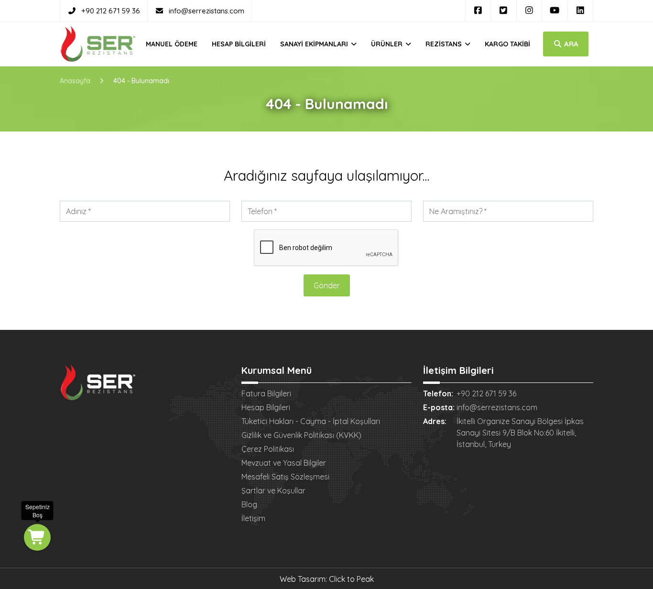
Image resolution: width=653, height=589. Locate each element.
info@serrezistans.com (206, 10)
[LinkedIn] (580, 10)
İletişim (253, 518)
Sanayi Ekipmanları (315, 44)
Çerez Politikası (267, 449)
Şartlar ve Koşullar (273, 490)
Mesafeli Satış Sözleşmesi (285, 476)
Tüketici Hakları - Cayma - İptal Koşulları (310, 421)
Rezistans (444, 44)
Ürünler (387, 44)
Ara (570, 43)
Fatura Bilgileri (266, 393)
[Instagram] (529, 10)
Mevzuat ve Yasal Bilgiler (283, 463)
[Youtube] (554, 10)
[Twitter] (503, 10)
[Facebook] (478, 10)
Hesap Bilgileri (239, 44)
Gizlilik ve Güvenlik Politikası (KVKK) (301, 435)
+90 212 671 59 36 (110, 10)
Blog (249, 504)
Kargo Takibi (507, 44)
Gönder (327, 285)
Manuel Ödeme (171, 44)
